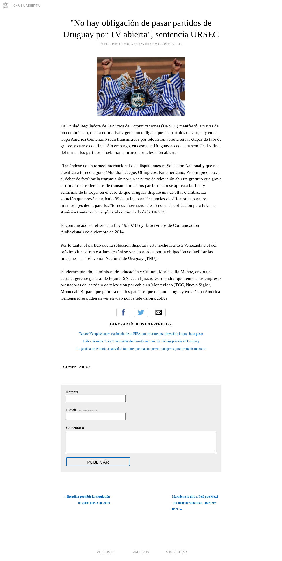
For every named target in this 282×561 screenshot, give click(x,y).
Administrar (176, 552)
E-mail (82, 410)
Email (159, 312)
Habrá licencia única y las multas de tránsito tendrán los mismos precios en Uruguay (141, 341)
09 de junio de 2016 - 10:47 (121, 44)
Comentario (75, 428)
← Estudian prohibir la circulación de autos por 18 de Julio (86, 499)
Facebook (123, 312)
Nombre (72, 392)
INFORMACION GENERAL (163, 44)
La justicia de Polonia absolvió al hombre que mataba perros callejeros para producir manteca (141, 349)
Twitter (141, 312)
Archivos (141, 552)
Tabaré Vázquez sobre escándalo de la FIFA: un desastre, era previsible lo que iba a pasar (141, 334)
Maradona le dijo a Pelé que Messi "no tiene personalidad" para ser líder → (195, 503)
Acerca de (106, 552)
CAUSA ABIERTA (26, 5)
